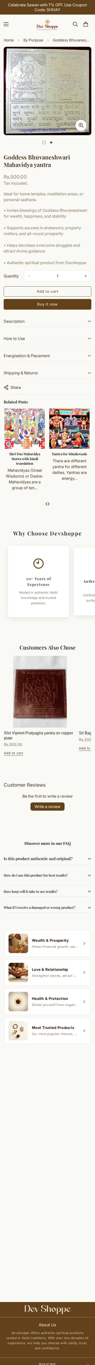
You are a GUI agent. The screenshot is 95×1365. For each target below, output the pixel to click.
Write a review (47, 806)
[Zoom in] (81, 125)
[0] (85, 24)
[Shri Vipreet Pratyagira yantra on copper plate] (40, 692)
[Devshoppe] (47, 24)
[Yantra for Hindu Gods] (69, 428)
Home (9, 40)
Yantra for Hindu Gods (69, 454)
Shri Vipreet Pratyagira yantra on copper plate (38, 735)
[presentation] (46, 503)
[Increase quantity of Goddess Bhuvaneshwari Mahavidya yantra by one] (85, 276)
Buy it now (47, 304)
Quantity (11, 276)
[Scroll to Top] (86, 1339)
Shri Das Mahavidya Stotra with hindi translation (24, 459)
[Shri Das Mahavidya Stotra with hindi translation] (24, 428)
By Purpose (33, 40)
